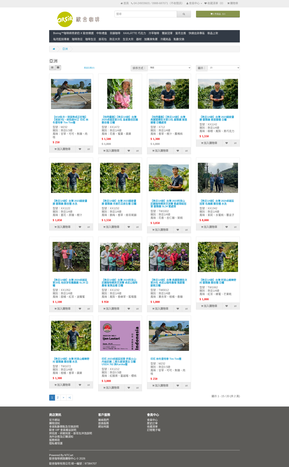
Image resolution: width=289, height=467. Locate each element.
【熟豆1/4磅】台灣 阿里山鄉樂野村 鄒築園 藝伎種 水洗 (71, 360)
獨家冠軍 (167, 33)
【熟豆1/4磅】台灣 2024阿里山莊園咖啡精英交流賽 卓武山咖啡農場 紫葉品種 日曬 (119, 282)
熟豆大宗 (114, 39)
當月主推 (180, 33)
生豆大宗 (128, 39)
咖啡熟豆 (77, 39)
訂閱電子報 (153, 430)
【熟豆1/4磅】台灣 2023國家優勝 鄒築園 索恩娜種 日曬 (217, 118)
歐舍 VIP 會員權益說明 (62, 430)
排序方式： (139, 68)
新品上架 (212, 33)
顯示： (202, 68)
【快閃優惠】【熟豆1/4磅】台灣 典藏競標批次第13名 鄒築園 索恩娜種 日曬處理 (169, 119)
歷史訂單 (152, 423)
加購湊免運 (151, 39)
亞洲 (65, 48)
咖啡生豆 (90, 39)
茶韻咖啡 (115, 33)
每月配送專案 (61, 39)
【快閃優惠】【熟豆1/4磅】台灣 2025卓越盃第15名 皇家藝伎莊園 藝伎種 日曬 (120, 119)
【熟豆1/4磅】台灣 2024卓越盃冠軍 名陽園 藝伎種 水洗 (217, 202)
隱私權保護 (56, 443)
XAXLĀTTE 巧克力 (134, 33)
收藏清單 (152, 426)
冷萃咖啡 (154, 33)
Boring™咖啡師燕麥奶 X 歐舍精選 (73, 33)
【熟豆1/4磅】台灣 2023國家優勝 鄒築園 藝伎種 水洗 (70, 202)
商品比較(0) (89, 68)
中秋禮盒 (101, 33)
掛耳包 (103, 39)
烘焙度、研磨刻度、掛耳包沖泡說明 (70, 433)
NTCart (68, 455)
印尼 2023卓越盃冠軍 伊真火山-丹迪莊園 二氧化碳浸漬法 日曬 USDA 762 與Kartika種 (119, 361)
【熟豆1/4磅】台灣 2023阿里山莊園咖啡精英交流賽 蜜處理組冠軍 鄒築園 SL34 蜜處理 (168, 203)
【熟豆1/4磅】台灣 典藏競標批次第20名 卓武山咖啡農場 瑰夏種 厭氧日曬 (169, 282)
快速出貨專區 (197, 33)
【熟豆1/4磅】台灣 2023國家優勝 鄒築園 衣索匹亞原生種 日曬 (119, 202)
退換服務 (103, 423)
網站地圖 (103, 426)
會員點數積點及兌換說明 (64, 426)
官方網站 (54, 420)
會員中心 (152, 420)
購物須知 (54, 423)
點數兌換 (179, 39)
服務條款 (54, 440)
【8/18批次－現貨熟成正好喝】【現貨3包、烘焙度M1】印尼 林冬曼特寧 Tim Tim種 (70, 119)
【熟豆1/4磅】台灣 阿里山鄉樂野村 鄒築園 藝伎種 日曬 (218, 281)
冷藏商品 (165, 39)
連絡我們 (103, 420)
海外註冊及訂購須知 (61, 436)
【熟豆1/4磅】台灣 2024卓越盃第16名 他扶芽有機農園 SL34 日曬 (70, 282)
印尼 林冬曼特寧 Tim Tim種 (166, 358)
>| (69, 397)
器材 (138, 39)
